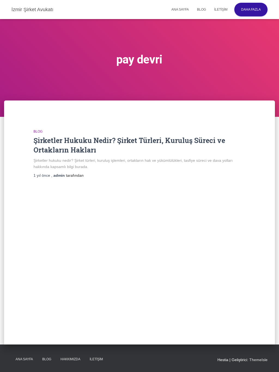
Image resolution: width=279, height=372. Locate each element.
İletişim (221, 9)
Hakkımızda (70, 359)
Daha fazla (251, 9)
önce (42, 175)
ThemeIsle (258, 360)
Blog (201, 9)
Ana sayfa (180, 9)
